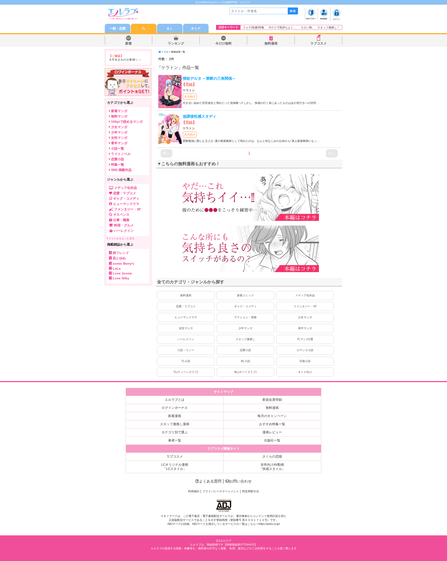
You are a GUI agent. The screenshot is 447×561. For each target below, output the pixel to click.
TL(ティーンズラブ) (185, 372)
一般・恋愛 (117, 28)
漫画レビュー (272, 432)
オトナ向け (305, 372)
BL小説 (245, 361)
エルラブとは (174, 399)
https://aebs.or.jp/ (269, 524)
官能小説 (305, 361)
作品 (166, 52)
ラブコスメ (318, 43)
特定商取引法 (250, 491)
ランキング (176, 43)
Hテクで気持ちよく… (282, 27)
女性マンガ (186, 328)
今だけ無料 (223, 43)
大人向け (189, 96)
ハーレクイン (185, 339)
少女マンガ (305, 317)
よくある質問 (210, 481)
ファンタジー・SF (305, 306)
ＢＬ (169, 28)
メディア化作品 (305, 295)
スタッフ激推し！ (328, 27)
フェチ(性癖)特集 (253, 27)
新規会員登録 (272, 399)
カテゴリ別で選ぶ (175, 432)
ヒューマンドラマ (186, 317)
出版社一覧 (272, 440)
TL (144, 28)
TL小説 (185, 361)
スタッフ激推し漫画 (174, 424)
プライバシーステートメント (221, 491)
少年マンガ (245, 328)
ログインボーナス (175, 408)
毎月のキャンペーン (272, 416)
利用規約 (193, 491)
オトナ (196, 28)
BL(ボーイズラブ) (245, 372)
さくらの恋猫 (272, 456)
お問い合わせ (240, 481)
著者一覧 (174, 440)
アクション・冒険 (245, 317)
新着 (128, 43)
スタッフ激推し (245, 339)
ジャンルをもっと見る (121, 238)
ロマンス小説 (305, 350)
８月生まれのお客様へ (123, 59)
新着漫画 (174, 416)
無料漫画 (271, 43)
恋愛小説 (245, 350)
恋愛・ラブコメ (186, 306)
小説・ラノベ (185, 350)
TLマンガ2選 (305, 339)
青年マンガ (305, 328)
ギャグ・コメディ (245, 306)
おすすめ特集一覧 (272, 424)
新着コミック (245, 295)
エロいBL (307, 27)
